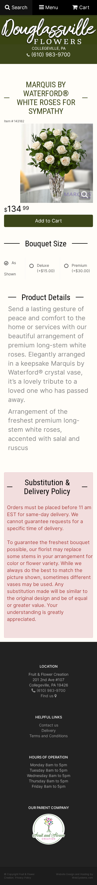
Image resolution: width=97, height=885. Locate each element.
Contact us (48, 725)
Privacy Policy (23, 877)
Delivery (48, 730)
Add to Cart (48, 221)
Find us (47, 695)
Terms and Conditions (48, 735)
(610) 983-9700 (50, 54)
